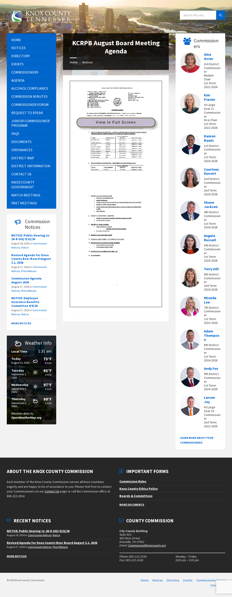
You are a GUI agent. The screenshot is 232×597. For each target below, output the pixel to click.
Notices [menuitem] (157, 580)
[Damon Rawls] (190, 145)
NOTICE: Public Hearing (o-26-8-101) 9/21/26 (30, 237)
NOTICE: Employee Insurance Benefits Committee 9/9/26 (25, 302)
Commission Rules (132, 481)
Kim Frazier (209, 97)
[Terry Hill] (190, 278)
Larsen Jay (209, 399)
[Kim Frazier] (190, 104)
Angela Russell (210, 238)
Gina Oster (208, 56)
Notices (87, 62)
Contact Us (52, 491)
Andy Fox (211, 368)
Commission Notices (39, 535)
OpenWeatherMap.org (26, 418)
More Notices (21, 323)
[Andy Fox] (190, 377)
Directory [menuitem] (173, 580)
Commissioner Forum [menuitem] (210, 580)
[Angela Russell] (190, 245)
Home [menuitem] (145, 580)
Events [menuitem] (188, 580)
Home (74, 62)
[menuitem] (31, 40)
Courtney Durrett (211, 171)
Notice (25, 247)
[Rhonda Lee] (190, 307)
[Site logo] (41, 24)
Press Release (28, 271)
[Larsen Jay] (190, 406)
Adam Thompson (211, 335)
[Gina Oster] (190, 63)
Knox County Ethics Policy (138, 489)
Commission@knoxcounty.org (147, 545)
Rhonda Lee (210, 300)
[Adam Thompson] (190, 340)
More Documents (131, 504)
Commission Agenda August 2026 (26, 280)
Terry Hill (211, 269)
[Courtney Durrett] (190, 178)
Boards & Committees (135, 496)
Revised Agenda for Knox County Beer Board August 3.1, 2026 (31, 259)
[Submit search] (220, 15)
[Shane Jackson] (190, 211)
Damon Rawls (209, 138)
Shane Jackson (211, 204)
